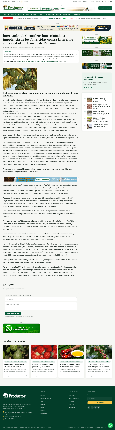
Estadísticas (66, 14)
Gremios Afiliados (74, 398)
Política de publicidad (100, 427)
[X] (108, 1)
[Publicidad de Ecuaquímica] (97, 65)
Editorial (58, 14)
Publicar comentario (13, 313)
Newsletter (72, 407)
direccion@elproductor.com (13, 416)
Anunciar (71, 401)
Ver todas (109, 18)
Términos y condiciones (87, 427)
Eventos (41, 14)
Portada (6, 14)
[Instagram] (105, 1)
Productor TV (50, 14)
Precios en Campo (23, 14)
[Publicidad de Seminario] (57, 28)
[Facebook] (103, 1)
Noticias (13, 14)
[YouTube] (111, 1)
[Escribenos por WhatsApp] (110, 425)
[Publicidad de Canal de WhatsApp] (21, 328)
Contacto (92, 1)
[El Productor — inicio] (13, 8)
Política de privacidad (73, 427)
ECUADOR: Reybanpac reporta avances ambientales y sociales (38, 61)
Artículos (33, 14)
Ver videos (87, 87)
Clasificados (76, 14)
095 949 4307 (9, 419)
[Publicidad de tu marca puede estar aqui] (97, 39)
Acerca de (72, 395)
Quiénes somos (77, 1)
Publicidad (85, 1)
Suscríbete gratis (105, 8)
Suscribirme (100, 402)
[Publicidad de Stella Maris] (41, 179)
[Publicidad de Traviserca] (97, 53)
